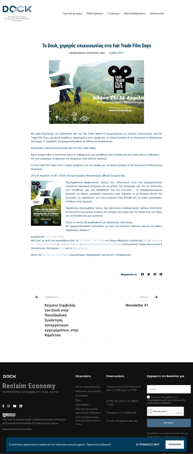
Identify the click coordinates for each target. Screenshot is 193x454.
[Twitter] (149, 274)
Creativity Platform (69, 244)
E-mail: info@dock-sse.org (121, 420)
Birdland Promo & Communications (101, 244)
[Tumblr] (161, 274)
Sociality (27, 429)
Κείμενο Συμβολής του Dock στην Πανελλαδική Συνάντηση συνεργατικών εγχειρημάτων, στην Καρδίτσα (61, 316)
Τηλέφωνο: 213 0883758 (121, 412)
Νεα (102, 53)
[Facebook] (142, 274)
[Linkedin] (155, 274)
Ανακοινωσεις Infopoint (84, 53)
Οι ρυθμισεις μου (148, 444)
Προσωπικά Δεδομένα (99, 444)
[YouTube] (15, 406)
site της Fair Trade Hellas (56, 254)
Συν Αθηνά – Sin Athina (91, 240)
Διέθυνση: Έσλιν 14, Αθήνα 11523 (122, 403)
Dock (62, 248)
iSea (145, 240)
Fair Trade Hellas (55, 236)
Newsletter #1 (137, 301)
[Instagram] (8, 406)
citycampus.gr (80, 248)
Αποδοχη (174, 444)
